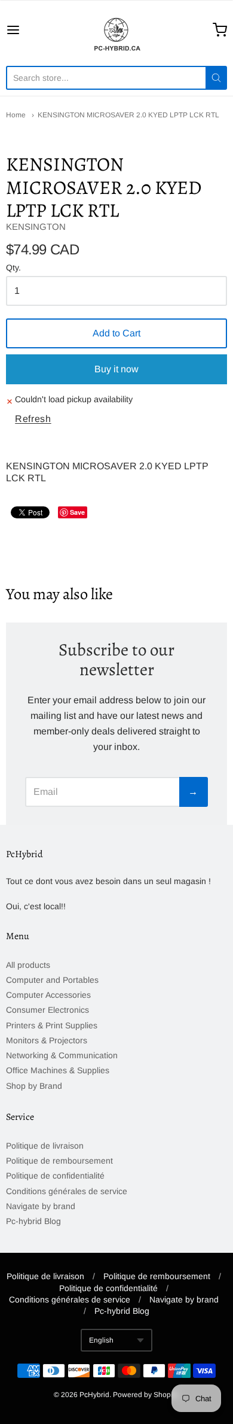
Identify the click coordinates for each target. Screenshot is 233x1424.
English (101, 1340)
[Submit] (216, 78)
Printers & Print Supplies (51, 1025)
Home (16, 115)
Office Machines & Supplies (57, 1070)
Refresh (33, 419)
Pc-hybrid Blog (33, 1221)
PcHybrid (94, 1394)
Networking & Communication (62, 1055)
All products (28, 965)
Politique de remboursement (59, 1160)
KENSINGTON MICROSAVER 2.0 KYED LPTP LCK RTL (128, 115)
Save (77, 512)
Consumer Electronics (47, 1010)
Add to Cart (116, 333)
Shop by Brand (34, 1086)
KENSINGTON (36, 226)
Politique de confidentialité (55, 1175)
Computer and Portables (52, 980)
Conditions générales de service (66, 1191)
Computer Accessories (48, 995)
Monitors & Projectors (46, 1040)
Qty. (13, 267)
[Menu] (28, 30)
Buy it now (116, 369)
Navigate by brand (40, 1206)
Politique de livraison (45, 1145)
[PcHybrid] (116, 30)
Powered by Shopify (145, 1394)
